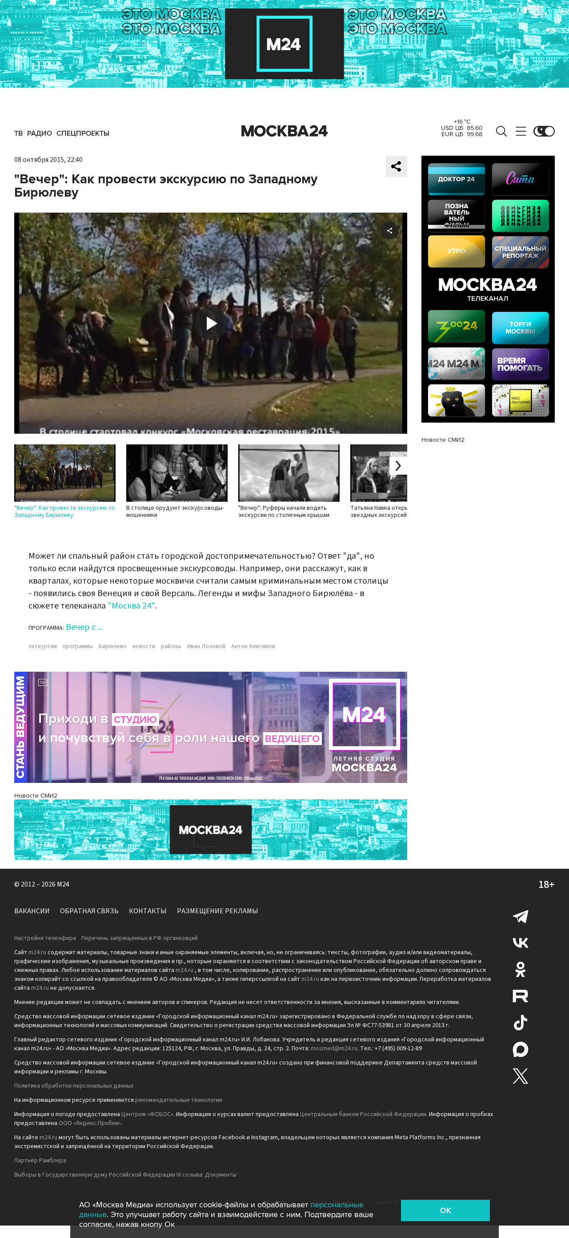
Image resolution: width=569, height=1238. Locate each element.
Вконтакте (520, 943)
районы (171, 646)
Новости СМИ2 (35, 795)
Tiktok (520, 1023)
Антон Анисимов (253, 646)
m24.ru (37, 952)
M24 (63, 884)
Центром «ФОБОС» (147, 1114)
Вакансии (32, 911)
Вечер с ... (84, 627)
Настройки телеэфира (45, 938)
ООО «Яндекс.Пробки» (90, 1123)
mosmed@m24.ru (334, 1048)
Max (520, 1049)
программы (78, 646)
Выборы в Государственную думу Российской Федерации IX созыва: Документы (125, 1174)
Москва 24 (284, 131)
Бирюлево (113, 646)
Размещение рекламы (217, 911)
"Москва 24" (131, 606)
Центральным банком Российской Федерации (363, 1114)
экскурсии (42, 646)
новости (143, 646)
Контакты (148, 911)
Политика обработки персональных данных (73, 1085)
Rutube (520, 996)
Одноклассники (520, 969)
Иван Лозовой (206, 646)
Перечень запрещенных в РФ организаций (139, 938)
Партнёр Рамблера (40, 1160)
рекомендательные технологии (178, 1100)
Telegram (520, 916)
